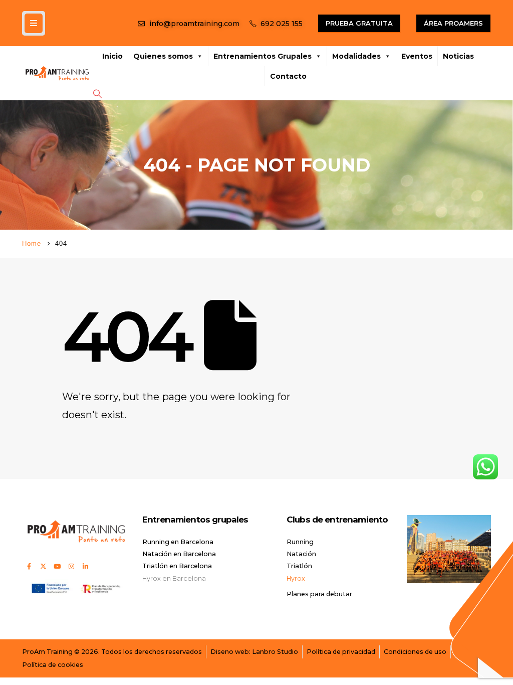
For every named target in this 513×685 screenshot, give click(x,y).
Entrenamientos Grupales (262, 56)
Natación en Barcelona (179, 554)
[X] (43, 566)
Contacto (288, 76)
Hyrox (296, 578)
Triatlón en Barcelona (177, 566)
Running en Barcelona (177, 542)
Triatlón (299, 566)
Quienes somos (163, 56)
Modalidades (356, 56)
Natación (301, 554)
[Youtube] (57, 566)
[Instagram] (71, 566)
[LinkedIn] (85, 566)
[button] (97, 93)
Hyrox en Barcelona (174, 578)
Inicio (112, 56)
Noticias (458, 56)
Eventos (416, 56)
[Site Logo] (57, 73)
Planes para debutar (319, 594)
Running (300, 542)
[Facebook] (29, 566)
